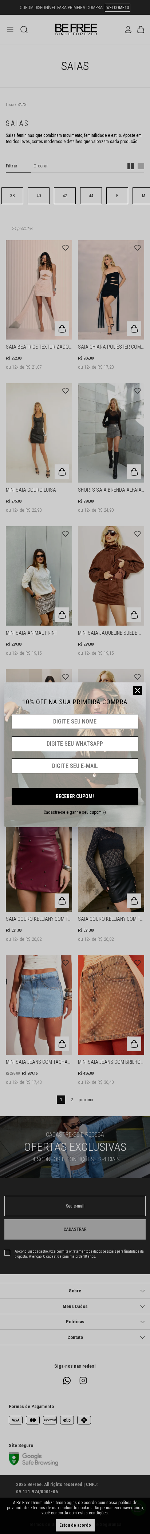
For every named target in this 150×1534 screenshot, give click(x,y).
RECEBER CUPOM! (75, 796)
